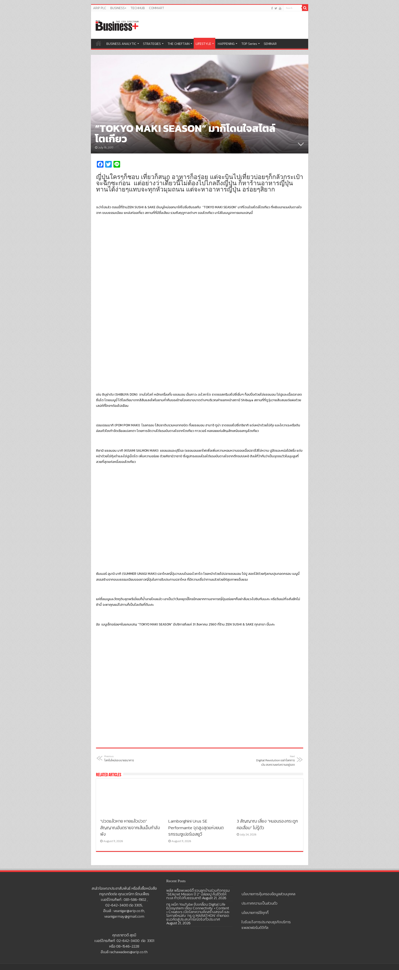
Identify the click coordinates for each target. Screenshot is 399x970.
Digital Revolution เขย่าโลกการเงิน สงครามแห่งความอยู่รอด (275, 761)
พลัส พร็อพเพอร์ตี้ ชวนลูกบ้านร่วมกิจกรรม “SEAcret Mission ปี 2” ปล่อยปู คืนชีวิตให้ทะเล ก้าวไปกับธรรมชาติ (198, 894)
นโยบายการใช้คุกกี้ (254, 912)
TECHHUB (138, 7)
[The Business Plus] (117, 25)
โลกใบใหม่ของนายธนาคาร (119, 759)
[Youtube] (280, 8)
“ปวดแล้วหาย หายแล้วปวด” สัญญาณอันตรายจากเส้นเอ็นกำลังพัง (130, 827)
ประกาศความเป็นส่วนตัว (259, 903)
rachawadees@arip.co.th (128, 952)
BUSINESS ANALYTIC (121, 43)
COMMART (156, 7)
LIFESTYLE (203, 43)
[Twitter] (276, 8)
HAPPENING (226, 43)
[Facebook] (272, 8)
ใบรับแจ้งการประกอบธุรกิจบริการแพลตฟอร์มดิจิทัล (266, 924)
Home (98, 43)
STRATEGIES (152, 43)
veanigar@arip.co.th (128, 911)
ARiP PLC (99, 7)
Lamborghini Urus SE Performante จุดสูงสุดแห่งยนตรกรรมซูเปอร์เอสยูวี (196, 827)
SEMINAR (270, 43)
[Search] (305, 8)
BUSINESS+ (118, 7)
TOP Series (249, 43)
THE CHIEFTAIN (178, 43)
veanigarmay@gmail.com (124, 916)
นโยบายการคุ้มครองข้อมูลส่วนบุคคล (268, 894)
